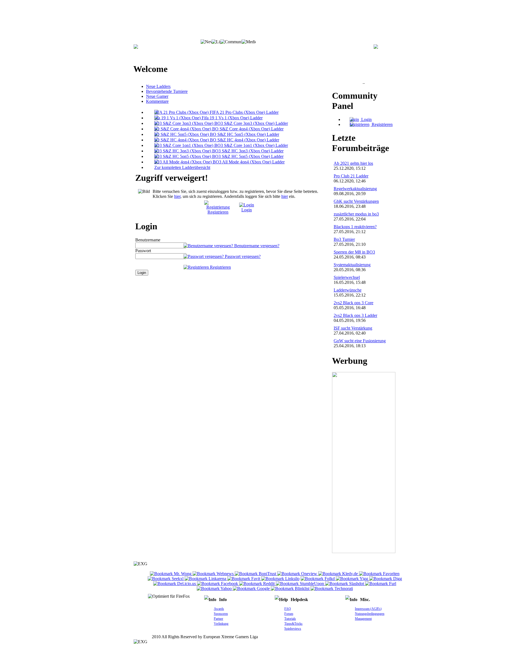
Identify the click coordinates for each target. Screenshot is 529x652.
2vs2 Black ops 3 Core (353, 302)
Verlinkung (221, 624)
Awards (219, 609)
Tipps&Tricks (293, 624)
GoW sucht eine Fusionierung (360, 340)
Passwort (143, 250)
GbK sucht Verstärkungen (356, 201)
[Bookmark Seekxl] (166, 578)
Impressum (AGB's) (368, 609)
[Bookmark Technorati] (332, 588)
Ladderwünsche (347, 290)
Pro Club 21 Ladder (351, 176)
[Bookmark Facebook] (218, 583)
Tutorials (290, 619)
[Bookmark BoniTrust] (256, 573)
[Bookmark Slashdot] (345, 583)
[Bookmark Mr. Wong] (171, 573)
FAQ (287, 609)
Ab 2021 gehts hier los (353, 163)
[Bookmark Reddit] (257, 583)
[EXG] (136, 47)
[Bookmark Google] (252, 588)
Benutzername (147, 240)
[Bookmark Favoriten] (379, 573)
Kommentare (157, 101)
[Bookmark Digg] (385, 578)
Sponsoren (221, 614)
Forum (288, 614)
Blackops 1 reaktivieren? (355, 226)
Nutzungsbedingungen (369, 614)
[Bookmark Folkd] (318, 578)
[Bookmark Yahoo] (215, 588)
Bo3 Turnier (344, 239)
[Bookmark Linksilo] (280, 578)
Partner (218, 619)
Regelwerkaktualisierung (355, 188)
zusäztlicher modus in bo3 (356, 214)
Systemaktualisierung (352, 264)
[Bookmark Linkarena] (206, 578)
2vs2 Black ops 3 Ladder (355, 315)
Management (363, 619)
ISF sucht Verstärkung (353, 328)
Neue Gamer (157, 96)
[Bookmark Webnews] (214, 573)
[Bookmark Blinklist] (291, 588)
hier (177, 196)
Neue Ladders (158, 86)
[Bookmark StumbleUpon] (300, 583)
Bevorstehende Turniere (167, 91)
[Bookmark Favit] (244, 578)
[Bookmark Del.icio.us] (175, 583)
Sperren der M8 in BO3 (354, 252)
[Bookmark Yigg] (352, 578)
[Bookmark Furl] (380, 583)
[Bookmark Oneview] (297, 573)
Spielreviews (292, 629)
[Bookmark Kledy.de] (338, 573)
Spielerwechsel (347, 277)
